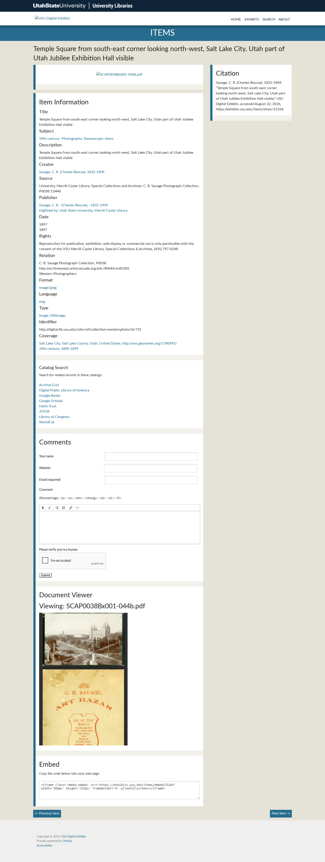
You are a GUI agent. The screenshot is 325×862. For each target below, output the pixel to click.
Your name (46, 456)
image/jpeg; (48, 287)
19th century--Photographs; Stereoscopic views (76, 138)
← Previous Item (47, 813)
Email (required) (50, 479)
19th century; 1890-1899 (58, 349)
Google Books (50, 395)
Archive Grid (49, 385)
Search (268, 19)
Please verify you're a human (58, 549)
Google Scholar (51, 401)
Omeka (67, 841)
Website (44, 468)
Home (236, 19)
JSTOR (44, 411)
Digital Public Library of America (64, 390)
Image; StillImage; (52, 315)
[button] (43, 507)
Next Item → (281, 813)
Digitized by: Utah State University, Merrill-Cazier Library (83, 210)
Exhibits (252, 19)
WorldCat (46, 422)
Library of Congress (54, 417)
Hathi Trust (47, 406)
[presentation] (43, 507)
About (284, 19)
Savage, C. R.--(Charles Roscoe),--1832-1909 (73, 205)
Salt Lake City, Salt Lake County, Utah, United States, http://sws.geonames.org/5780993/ (108, 343)
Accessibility (44, 845)
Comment (46, 489)
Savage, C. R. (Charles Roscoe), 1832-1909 (71, 172)
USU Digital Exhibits (73, 836)
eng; (42, 301)
